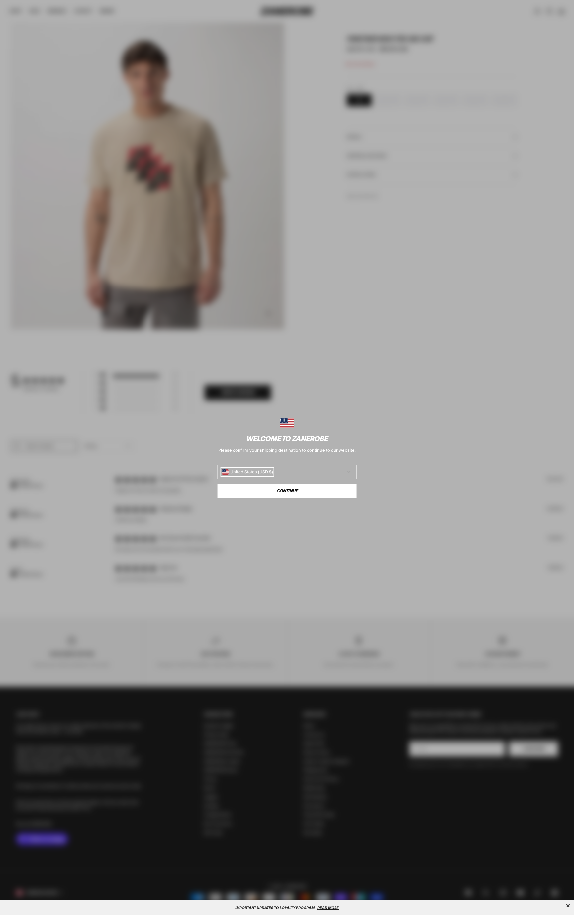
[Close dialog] (568, 905)
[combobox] (247, 472)
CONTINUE (287, 491)
